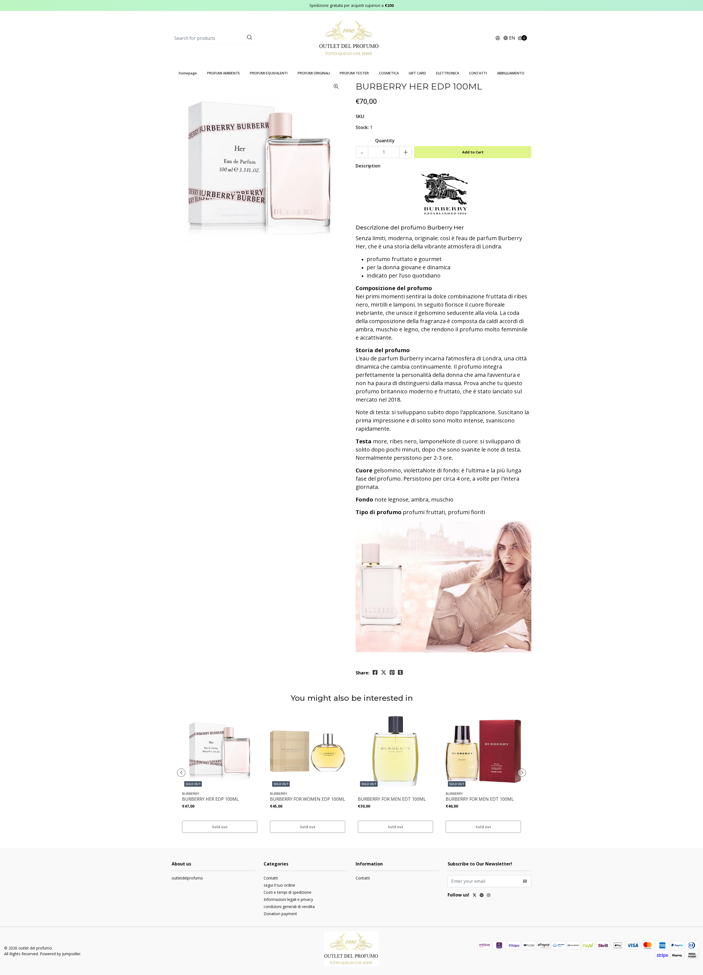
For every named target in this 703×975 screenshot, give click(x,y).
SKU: (360, 116)
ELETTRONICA (447, 73)
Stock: (362, 127)
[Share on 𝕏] (383, 672)
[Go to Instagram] (488, 895)
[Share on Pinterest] (392, 672)
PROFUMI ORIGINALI (314, 73)
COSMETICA (389, 73)
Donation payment (280, 913)
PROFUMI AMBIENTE (223, 73)
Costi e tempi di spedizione (287, 892)
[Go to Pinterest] (482, 895)
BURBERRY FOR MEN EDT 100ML (392, 799)
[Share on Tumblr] (400, 672)
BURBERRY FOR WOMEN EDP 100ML (307, 799)
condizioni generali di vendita (289, 906)
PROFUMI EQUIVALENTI (269, 73)
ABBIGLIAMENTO (510, 73)
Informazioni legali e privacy (288, 899)
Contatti (271, 878)
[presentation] (181, 773)
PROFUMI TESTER (354, 73)
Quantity (385, 141)
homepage (188, 73)
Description (368, 166)
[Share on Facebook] (375, 672)
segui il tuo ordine (279, 885)
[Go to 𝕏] (474, 895)
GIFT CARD (417, 73)
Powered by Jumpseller (60, 953)
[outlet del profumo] (351, 38)
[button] (509, 38)
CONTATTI (478, 73)
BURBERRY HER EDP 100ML (210, 799)
